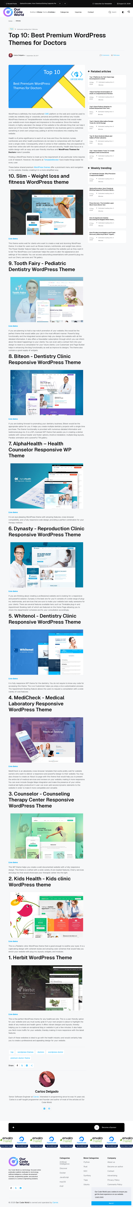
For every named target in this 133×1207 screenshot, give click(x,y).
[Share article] (31, 1065)
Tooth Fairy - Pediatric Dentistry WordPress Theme (42, 266)
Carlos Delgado (46, 1091)
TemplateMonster (51, 160)
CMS (47, 114)
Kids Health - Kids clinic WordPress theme (40, 881)
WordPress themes (42, 167)
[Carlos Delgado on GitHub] (49, 1108)
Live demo (13, 238)
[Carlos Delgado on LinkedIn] (44, 1108)
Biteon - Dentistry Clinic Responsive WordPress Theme (45, 359)
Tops (11, 29)
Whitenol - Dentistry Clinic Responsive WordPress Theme (45, 619)
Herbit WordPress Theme (42, 957)
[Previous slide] (60, 3)
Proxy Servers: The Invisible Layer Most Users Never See (39, 3)
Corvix (36, 1097)
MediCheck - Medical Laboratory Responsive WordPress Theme (36, 703)
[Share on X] (22, 1065)
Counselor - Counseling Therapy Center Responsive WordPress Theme (41, 800)
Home (10, 21)
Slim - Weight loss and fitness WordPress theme (39, 179)
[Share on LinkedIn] (26, 1065)
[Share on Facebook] (17, 1065)
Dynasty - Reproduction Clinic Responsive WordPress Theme (46, 531)
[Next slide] (65, 3)
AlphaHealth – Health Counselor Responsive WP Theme (40, 449)
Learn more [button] (99, 1197)
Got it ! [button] (111, 1203)
